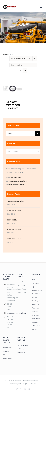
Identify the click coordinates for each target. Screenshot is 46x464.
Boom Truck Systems (36, 295)
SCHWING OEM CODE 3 (14, 229)
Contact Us (21, 352)
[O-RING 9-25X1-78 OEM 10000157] (12, 81)
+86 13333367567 (16, 177)
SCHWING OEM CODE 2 (14, 239)
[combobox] (23, 151)
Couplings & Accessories (36, 302)
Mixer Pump (7, 358)
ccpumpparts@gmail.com (18, 181)
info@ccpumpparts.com (17, 384)
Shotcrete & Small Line (36, 313)
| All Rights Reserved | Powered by (18, 380)
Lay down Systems (37, 288)
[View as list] (25, 70)
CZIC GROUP (35, 380)
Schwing (6, 351)
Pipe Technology (36, 281)
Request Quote (23, 345)
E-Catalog (21, 349)
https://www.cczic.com (16, 185)
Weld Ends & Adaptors (36, 320)
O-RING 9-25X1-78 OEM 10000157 (12, 105)
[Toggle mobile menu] (41, 7)
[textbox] (23, 151)
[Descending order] (34, 58)
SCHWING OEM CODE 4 (14, 220)
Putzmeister (7, 348)
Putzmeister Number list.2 (15, 201)
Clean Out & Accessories (36, 327)
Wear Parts (35, 308)
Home (18, 29)
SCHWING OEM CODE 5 (14, 210)
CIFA (4, 355)
